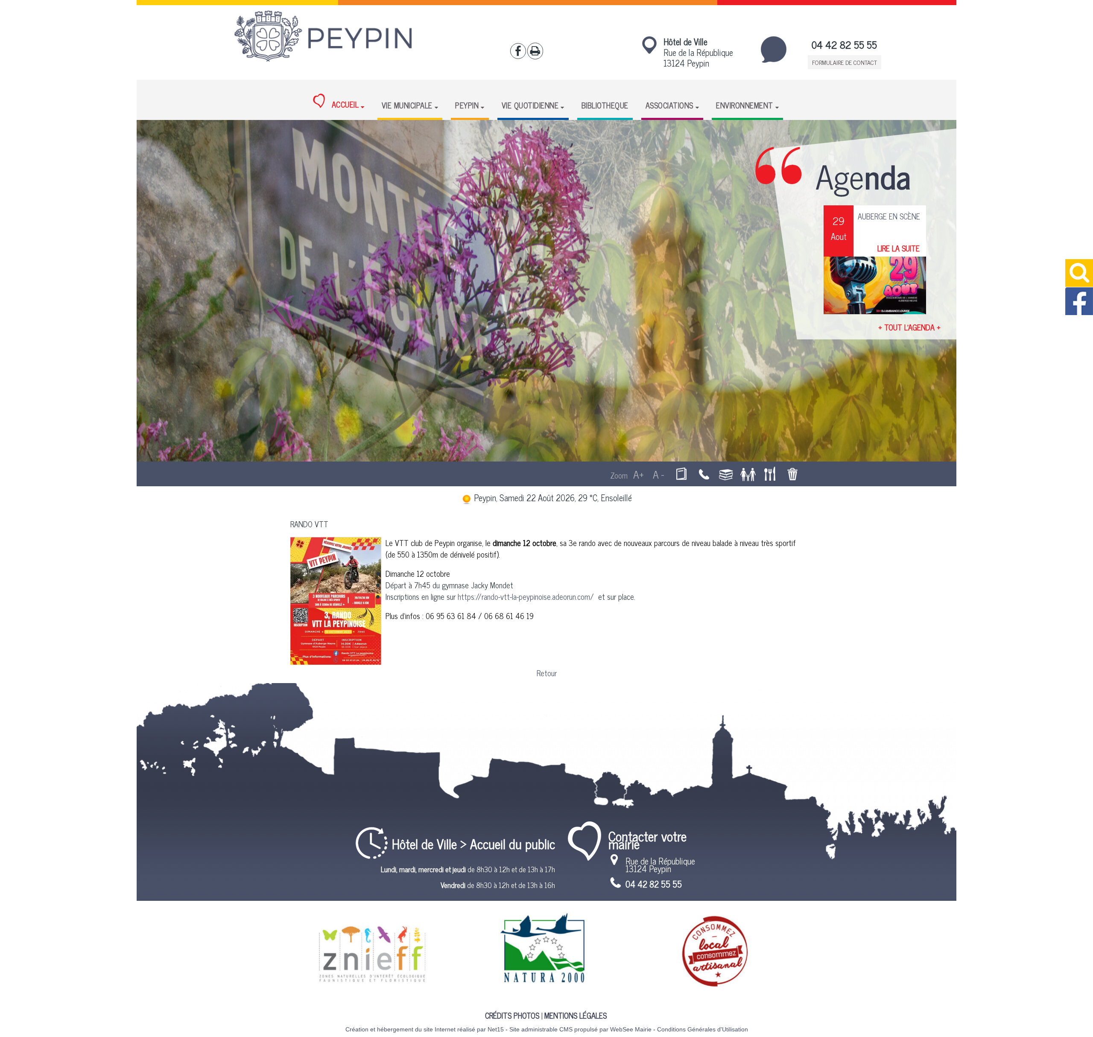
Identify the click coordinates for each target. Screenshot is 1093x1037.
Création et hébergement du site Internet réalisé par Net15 (424, 1029)
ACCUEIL (344, 104)
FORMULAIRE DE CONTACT (844, 62)
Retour (547, 672)
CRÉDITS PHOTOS (512, 1015)
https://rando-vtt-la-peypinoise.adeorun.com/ (527, 596)
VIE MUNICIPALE (407, 105)
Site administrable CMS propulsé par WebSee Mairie (580, 1029)
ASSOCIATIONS (669, 105)
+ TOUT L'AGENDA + (909, 327)
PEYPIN (467, 105)
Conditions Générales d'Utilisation (702, 1029)
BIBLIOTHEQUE (605, 105)
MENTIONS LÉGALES (575, 1015)
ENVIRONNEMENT (744, 105)
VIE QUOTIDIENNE (530, 105)
